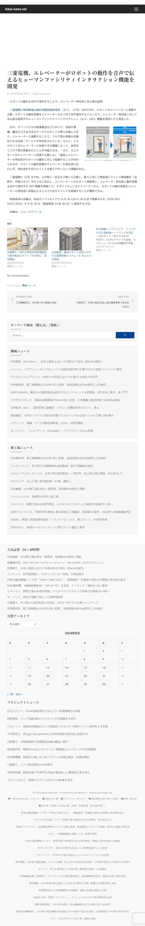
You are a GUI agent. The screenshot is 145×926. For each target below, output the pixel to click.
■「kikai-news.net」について (24, 798)
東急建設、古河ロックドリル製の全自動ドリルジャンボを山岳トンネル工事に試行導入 (62, 415)
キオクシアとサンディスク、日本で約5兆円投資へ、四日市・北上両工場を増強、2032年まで (66, 473)
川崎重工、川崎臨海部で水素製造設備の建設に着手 (37, 741)
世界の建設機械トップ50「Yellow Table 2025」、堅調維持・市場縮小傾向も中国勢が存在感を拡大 (66, 579)
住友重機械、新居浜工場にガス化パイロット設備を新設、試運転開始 (48, 757)
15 (85, 667)
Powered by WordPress (73, 792)
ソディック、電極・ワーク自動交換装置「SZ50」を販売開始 (47, 423)
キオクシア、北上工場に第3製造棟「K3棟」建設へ (41, 481)
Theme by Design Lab (100, 792)
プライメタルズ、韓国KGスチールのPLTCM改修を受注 (40, 780)
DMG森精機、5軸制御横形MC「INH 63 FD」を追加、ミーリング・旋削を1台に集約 (57, 585)
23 (104, 676)
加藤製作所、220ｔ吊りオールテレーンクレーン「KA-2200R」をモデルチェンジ (55, 562)
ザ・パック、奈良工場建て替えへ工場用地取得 (35, 597)
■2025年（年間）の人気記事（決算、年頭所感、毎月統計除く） (72, 805)
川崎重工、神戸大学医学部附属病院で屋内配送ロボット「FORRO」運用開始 (27, 255)
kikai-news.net (16, 9)
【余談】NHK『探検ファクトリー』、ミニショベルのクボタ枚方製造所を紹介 (72, 897)
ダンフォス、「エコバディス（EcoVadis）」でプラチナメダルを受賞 (52, 430)
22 (85, 676)
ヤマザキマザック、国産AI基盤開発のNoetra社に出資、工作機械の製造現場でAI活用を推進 (65, 400)
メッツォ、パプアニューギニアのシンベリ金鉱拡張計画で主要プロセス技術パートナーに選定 (66, 369)
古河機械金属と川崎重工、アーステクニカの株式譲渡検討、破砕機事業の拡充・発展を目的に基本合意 (72, 876)
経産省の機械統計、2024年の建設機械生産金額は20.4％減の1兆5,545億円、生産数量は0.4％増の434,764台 (72, 911)
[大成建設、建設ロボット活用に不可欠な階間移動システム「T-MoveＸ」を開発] (71, 239)
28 (66, 684)
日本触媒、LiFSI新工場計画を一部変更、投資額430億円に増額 (48, 488)
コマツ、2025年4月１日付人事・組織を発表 (73, 918)
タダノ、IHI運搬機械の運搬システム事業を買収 (72, 833)
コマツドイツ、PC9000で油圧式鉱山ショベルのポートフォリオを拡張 (72, 854)
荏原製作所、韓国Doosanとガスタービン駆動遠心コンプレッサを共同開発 (51, 749)
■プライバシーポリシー (73, 798)
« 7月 (10, 694)
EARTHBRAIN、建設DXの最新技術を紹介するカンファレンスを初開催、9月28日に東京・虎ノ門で (70, 392)
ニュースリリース (31, 212)
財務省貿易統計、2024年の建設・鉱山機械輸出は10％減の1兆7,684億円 (73, 904)
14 (66, 667)
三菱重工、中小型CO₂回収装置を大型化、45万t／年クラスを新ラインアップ (52, 602)
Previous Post (36, 299)
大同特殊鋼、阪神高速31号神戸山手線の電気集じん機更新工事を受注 (48, 772)
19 (29, 676)
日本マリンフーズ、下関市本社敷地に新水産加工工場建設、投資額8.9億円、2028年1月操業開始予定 (71, 512)
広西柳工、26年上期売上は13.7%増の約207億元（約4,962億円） (46, 568)
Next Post (102, 301)
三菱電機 (15, 110)
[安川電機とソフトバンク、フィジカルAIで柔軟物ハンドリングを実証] (118, 239)
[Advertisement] (72, 40)
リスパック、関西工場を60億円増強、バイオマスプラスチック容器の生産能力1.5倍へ (62, 504)
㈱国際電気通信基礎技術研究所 (41, 110)
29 (85, 684)
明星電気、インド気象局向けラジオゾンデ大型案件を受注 (41, 718)
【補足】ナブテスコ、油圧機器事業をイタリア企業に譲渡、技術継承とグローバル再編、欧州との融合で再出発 (72, 826)
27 (48, 684)
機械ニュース (29, 285)
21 (66, 676)
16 (104, 667)
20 (48, 676)
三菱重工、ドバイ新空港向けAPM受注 (30, 764)
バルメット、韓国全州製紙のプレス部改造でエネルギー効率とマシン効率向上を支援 (57, 726)
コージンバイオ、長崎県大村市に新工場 (34, 496)
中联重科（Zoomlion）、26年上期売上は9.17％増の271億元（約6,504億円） (57, 361)
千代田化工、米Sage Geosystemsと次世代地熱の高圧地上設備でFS (47, 734)
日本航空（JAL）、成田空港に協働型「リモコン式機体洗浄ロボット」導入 (55, 407)
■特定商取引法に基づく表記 (103, 798)
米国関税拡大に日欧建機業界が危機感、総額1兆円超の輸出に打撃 (73, 890)
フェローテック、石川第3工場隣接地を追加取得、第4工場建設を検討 (52, 466)
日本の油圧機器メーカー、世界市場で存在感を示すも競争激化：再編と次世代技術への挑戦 (72, 840)
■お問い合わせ (129, 798)
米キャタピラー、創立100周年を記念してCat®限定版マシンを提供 (72, 847)
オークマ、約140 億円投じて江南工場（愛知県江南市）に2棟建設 (72, 869)
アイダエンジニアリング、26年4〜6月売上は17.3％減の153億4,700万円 (54, 377)
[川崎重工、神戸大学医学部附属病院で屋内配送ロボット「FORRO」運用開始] (27, 239)
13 (48, 667)
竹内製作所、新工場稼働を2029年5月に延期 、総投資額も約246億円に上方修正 (58, 384)
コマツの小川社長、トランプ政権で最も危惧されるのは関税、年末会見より (72, 819)
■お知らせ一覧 (50, 798)
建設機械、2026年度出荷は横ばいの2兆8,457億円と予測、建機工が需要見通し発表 (72, 883)
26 (29, 684)
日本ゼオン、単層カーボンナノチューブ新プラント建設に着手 (48, 527)
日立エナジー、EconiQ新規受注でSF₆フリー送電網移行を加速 (43, 711)
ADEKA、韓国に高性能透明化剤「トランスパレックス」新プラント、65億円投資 (59, 519)
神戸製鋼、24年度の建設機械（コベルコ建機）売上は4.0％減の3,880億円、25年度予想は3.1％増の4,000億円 (72, 862)
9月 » (19, 694)
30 (104, 684)
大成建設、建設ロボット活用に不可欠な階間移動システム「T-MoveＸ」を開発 (71, 255)
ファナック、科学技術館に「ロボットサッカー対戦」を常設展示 (45, 574)
